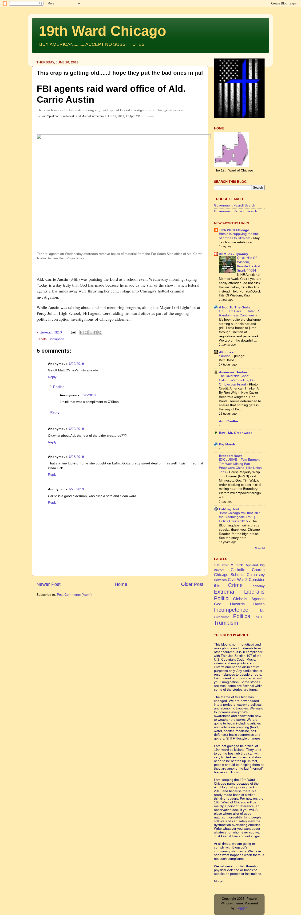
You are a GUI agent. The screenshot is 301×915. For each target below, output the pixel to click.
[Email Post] (73, 332)
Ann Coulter (228, 421)
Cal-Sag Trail (229, 509)
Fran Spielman (50, 116)
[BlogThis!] (86, 332)
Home (121, 584)
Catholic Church (248, 569)
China (252, 574)
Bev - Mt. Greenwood (236, 433)
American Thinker (233, 372)
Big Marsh (227, 444)
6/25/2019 (76, 489)
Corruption (56, 339)
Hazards (237, 604)
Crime (235, 585)
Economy (258, 586)
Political (242, 616)
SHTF (260, 617)
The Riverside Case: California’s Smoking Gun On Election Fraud (238, 380)
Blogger (241, 908)
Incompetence (231, 610)
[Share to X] (90, 332)
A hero (237, 564)
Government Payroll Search (234, 205)
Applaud (252, 565)
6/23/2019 (76, 457)
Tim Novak (68, 116)
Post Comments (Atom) (74, 594)
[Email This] (81, 332)
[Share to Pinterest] (99, 332)
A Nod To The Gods (234, 307)
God (217, 604)
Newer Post (48, 584)
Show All (260, 548)
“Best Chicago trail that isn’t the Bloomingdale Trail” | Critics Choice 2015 (239, 517)
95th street (221, 565)
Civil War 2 (238, 579)
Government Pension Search (235, 211)
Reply (52, 377)
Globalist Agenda (249, 598)
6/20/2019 (76, 364)
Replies (58, 387)
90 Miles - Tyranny (233, 254)
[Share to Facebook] (95, 332)
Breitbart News (230, 456)
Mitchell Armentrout (94, 116)
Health (259, 604)
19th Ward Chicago (102, 31)
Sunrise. (225, 356)
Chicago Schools (229, 574)
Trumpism (226, 623)
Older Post (192, 584)
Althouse (226, 352)
